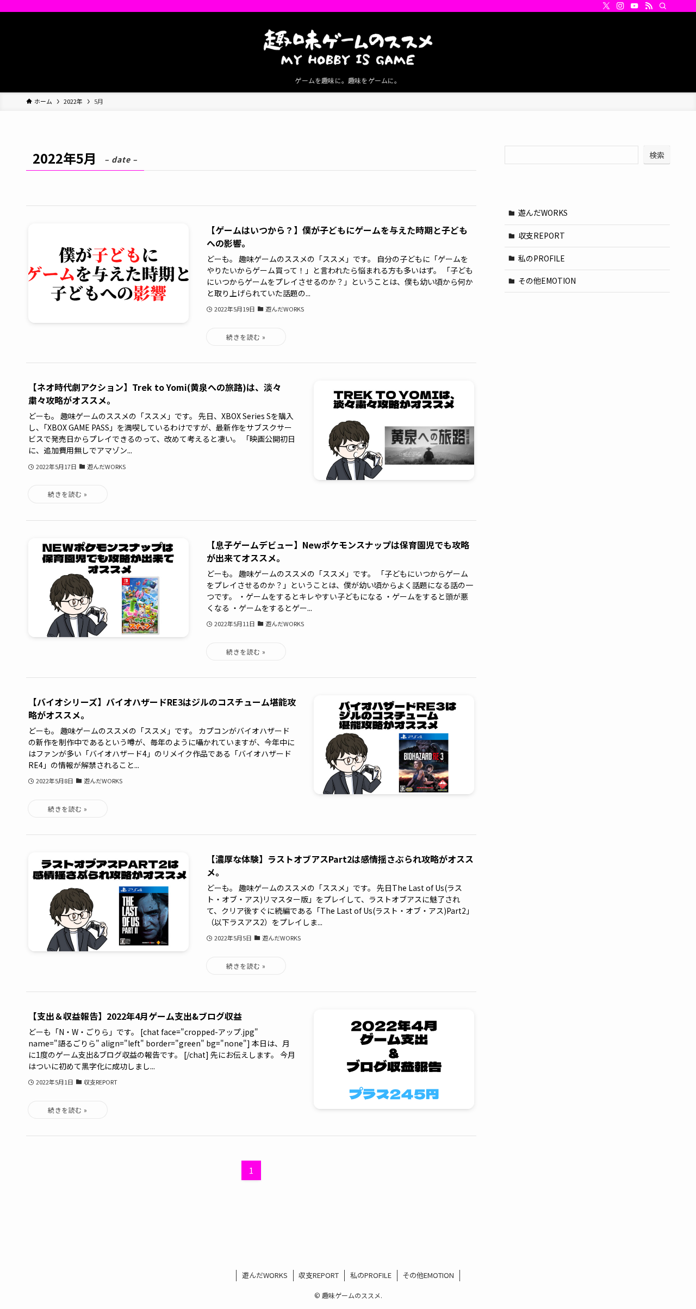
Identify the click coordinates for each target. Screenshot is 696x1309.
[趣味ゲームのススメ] (348, 46)
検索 (656, 154)
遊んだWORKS (543, 212)
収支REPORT (541, 235)
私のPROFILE (541, 258)
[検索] (663, 6)
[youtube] (634, 6)
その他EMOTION (547, 280)
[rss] (649, 6)
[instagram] (620, 6)
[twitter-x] (606, 6)
